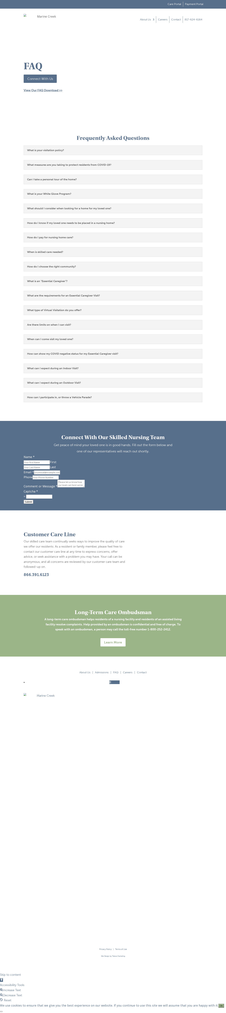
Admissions (102, 672)
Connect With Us (40, 79)
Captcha (31, 491)
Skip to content (10, 975)
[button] (1, 980)
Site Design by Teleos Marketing (113, 956)
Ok (221, 1005)
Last (53, 467)
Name (29, 457)
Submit (28, 501)
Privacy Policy (105, 949)
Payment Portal (194, 4)
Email (29, 472)
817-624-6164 (193, 19)
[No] (1, 1011)
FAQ (115, 672)
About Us (145, 19)
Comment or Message (40, 486)
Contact (176, 19)
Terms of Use (121, 949)
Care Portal (174, 4)
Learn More (113, 642)
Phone (28, 477)
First (53, 462)
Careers (162, 19)
